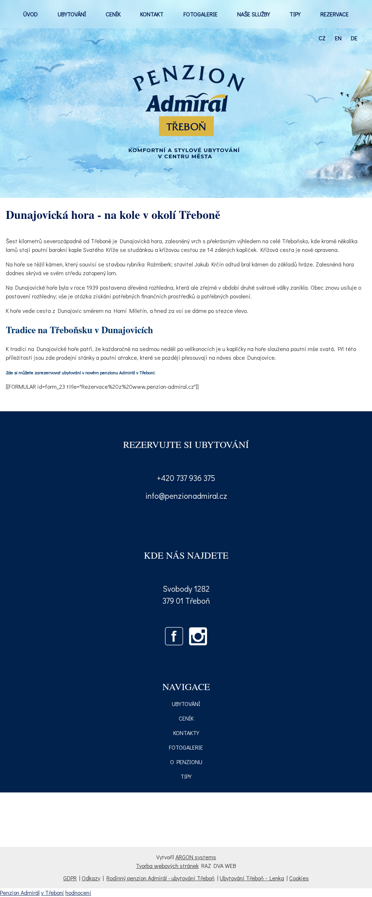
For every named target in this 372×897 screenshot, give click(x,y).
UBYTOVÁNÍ (72, 14)
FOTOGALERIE (200, 14)
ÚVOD (30, 14)
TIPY (295, 14)
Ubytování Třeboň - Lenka (252, 878)
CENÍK (113, 14)
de (354, 38)
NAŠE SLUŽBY (253, 14)
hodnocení (78, 892)
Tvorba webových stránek (167, 865)
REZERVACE (334, 14)
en (338, 38)
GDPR (70, 878)
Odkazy (91, 878)
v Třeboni (52, 892)
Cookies (299, 878)
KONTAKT (151, 14)
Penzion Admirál (20, 892)
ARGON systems (195, 857)
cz (322, 38)
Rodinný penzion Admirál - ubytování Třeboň (160, 878)
